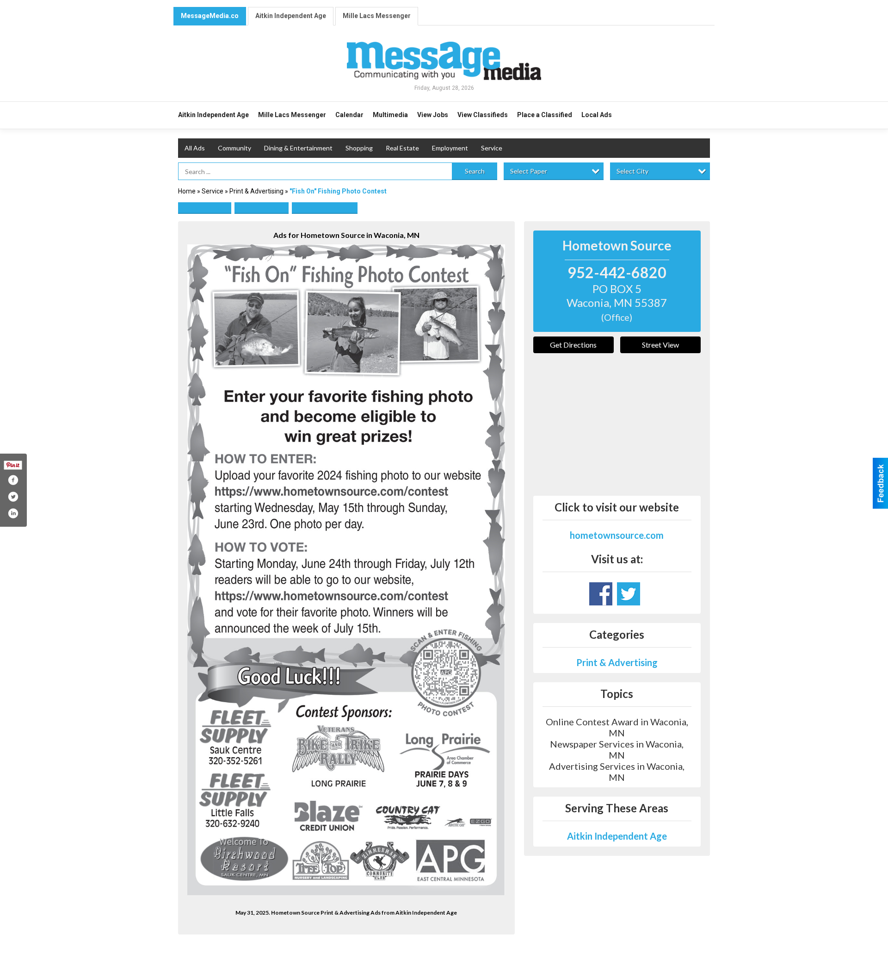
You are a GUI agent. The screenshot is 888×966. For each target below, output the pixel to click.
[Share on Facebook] (13, 480)
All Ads (195, 148)
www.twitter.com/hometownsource (628, 593)
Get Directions (573, 344)
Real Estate (402, 148)
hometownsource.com (617, 535)
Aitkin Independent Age (290, 15)
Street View (660, 344)
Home (187, 191)
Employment (450, 148)
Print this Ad (261, 208)
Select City (632, 171)
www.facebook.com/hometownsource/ (600, 593)
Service (491, 148)
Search (475, 171)
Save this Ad (205, 208)
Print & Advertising (256, 191)
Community (234, 148)
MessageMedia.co (210, 15)
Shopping (359, 148)
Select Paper (528, 171)
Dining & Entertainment (298, 148)
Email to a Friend (325, 208)
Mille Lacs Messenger (377, 15)
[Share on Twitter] (13, 496)
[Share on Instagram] (13, 513)
